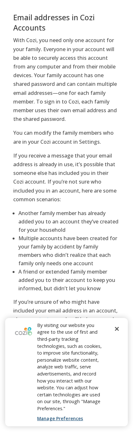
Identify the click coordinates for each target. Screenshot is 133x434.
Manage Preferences (60, 418)
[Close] (117, 329)
